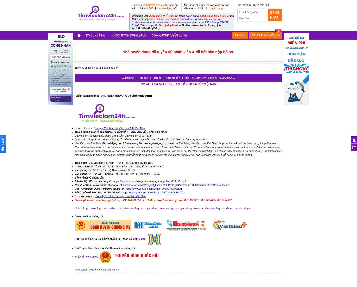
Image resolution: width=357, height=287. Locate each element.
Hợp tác (143, 78)
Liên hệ (157, 78)
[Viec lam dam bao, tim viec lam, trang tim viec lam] (100, 13)
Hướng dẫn (173, 78)
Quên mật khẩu (261, 5)
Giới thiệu (128, 78)
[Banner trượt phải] (296, 68)
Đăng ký (246, 5)
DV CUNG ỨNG (95, 35)
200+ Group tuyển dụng (169, 35)
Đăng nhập (274, 15)
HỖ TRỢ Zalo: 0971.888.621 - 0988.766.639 (210, 78)
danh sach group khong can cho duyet (228, 208)
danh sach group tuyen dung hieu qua (146, 208)
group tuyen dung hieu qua (187, 208)
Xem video (91, 256)
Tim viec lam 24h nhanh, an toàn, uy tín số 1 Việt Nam (178, 84)
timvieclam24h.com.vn (107, 269)
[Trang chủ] (79, 36)
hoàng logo (115, 208)
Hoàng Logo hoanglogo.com (91, 208)
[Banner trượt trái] (60, 68)
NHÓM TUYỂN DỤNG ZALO (129, 35)
